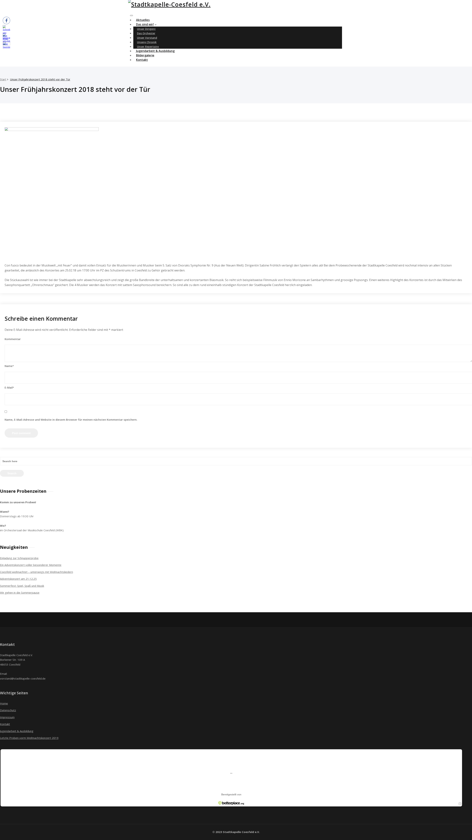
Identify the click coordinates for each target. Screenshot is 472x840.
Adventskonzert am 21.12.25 (18, 579)
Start (3, 79)
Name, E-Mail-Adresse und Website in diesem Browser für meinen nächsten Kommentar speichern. (71, 419)
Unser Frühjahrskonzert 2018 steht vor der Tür (40, 79)
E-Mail (9, 387)
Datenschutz (8, 710)
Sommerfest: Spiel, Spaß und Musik (22, 586)
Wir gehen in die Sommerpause (19, 592)
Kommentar (13, 339)
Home (4, 703)
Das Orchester (146, 33)
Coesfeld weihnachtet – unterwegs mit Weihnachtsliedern (36, 572)
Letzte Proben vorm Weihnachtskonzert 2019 (29, 738)
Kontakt (142, 60)
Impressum (7, 717)
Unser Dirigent (146, 29)
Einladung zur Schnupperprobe (19, 558)
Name (9, 366)
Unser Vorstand (147, 37)
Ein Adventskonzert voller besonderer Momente (30, 565)
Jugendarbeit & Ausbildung (16, 731)
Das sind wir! (145, 24)
